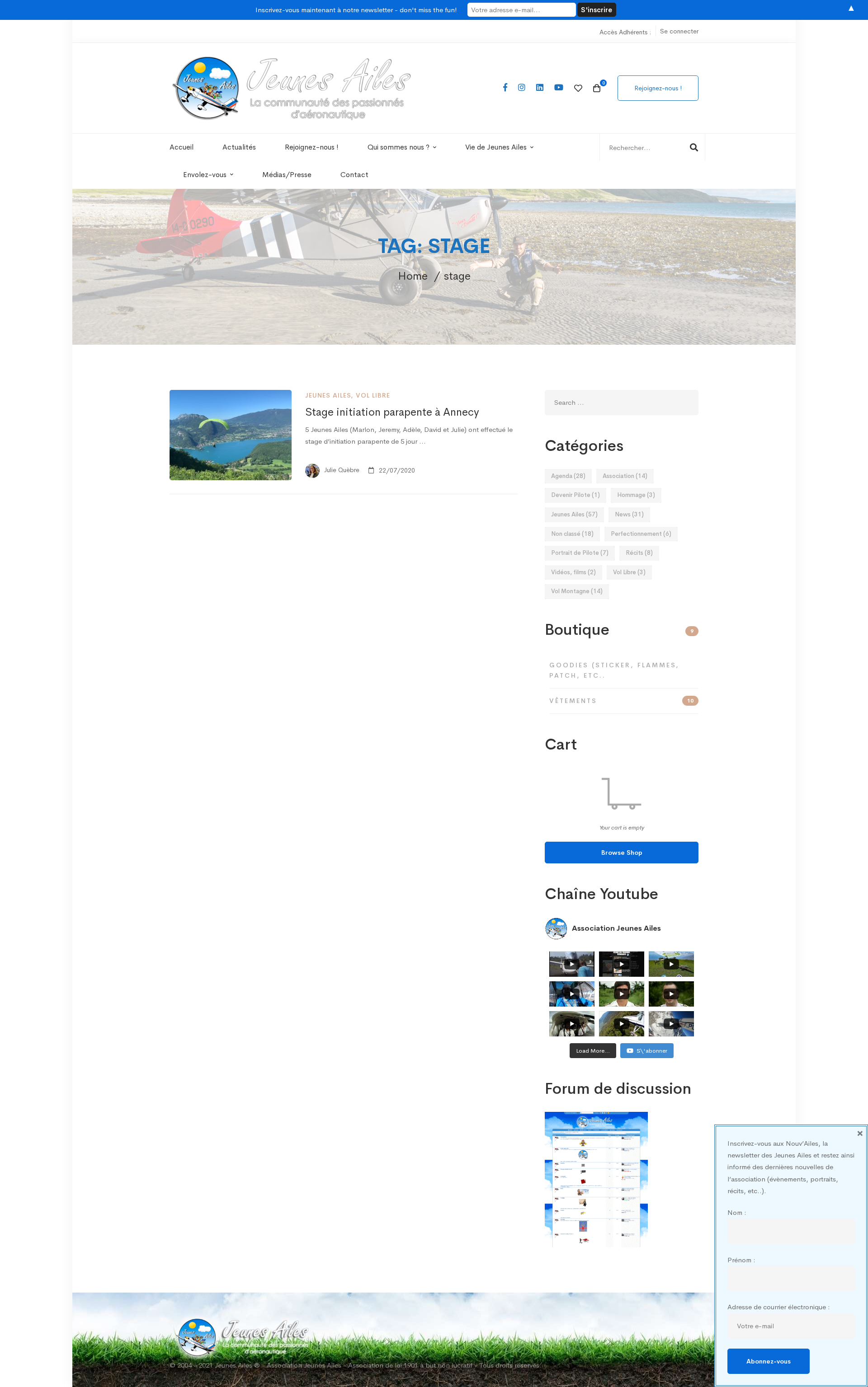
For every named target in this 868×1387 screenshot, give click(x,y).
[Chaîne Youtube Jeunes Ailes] (559, 88)
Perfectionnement (641, 534)
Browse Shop (621, 852)
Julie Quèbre (340, 470)
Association (625, 476)
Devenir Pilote (575, 495)
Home (413, 276)
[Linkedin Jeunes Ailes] (540, 88)
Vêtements (621, 701)
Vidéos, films (573, 572)
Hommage (636, 495)
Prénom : (741, 1260)
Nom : (736, 1212)
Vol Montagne (577, 591)
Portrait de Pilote (580, 553)
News (629, 514)
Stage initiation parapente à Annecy (392, 412)
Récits (639, 553)
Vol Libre (373, 395)
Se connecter (679, 31)
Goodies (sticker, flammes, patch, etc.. (614, 670)
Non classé (572, 534)
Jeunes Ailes (328, 395)
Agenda (568, 476)
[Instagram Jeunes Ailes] (522, 88)
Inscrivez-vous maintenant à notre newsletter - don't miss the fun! (356, 9)
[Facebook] (505, 88)
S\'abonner (652, 1050)
